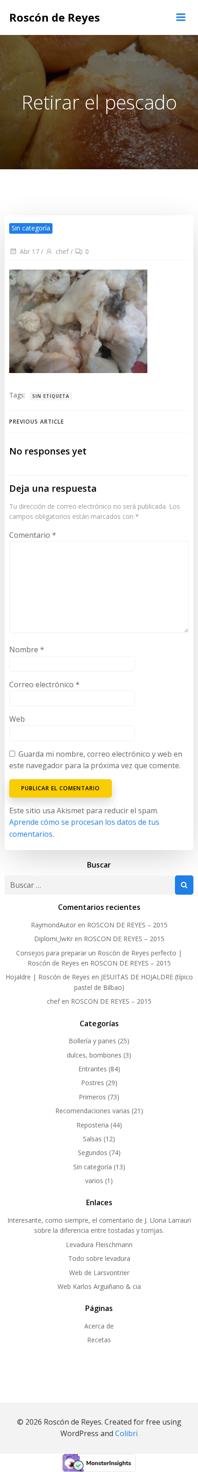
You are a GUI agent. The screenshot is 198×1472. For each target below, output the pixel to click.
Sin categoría (92, 1166)
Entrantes (92, 1068)
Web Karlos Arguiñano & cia (99, 1286)
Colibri (126, 1433)
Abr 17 (29, 251)
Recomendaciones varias (92, 1110)
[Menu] (181, 17)
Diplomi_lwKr (53, 938)
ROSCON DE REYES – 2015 (127, 924)
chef (62, 251)
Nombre (26, 649)
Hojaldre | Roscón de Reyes (48, 976)
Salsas (92, 1138)
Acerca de (99, 1326)
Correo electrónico (44, 684)
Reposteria (92, 1125)
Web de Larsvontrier (99, 1272)
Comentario (32, 535)
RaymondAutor (53, 924)
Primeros (92, 1096)
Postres (92, 1082)
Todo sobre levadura (99, 1258)
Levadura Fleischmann (99, 1244)
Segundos (92, 1152)
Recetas (99, 1339)
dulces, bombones (94, 1055)
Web (17, 719)
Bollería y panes (92, 1040)
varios (94, 1180)
